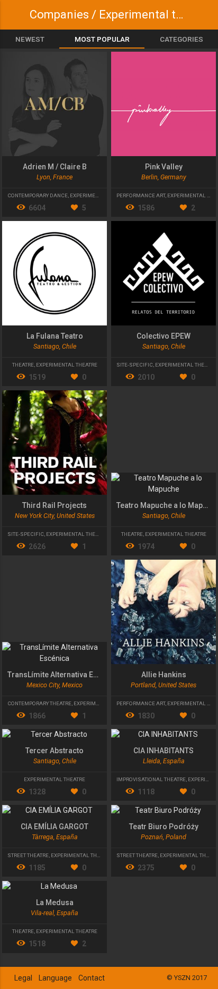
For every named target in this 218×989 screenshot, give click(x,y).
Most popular (102, 39)
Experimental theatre (100, 195)
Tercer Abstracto (54, 750)
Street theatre (28, 855)
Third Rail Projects (54, 505)
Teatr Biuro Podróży (163, 826)
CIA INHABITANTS (163, 750)
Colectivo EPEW (163, 336)
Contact (91, 978)
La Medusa (55, 902)
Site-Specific (134, 365)
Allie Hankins (163, 674)
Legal (23, 978)
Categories (181, 39)
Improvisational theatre (151, 779)
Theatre (23, 365)
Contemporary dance (37, 195)
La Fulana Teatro (54, 336)
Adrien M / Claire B (55, 166)
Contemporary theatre (39, 703)
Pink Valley (164, 166)
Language (55, 978)
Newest (29, 39)
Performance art (140, 195)
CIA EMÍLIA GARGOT (54, 826)
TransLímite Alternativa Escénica (64, 674)
